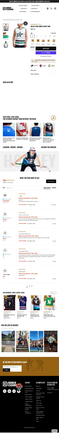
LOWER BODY (34, 8)
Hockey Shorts (28, 394)
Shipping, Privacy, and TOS (40, 397)
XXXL (54, 36)
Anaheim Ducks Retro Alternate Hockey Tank (34, 315)
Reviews (38, 390)
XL (45, 36)
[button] (43, 24)
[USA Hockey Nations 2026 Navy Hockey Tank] (23, 302)
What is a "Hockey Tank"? (40, 408)
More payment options (45, 56)
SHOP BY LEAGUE (23, 5)
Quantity (33, 47)
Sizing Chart (39, 388)
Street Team (39, 403)
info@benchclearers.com (53, 389)
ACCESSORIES (22, 11)
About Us (38, 386)
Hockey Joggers (28, 397)
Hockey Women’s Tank (29, 391)
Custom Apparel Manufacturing (40, 412)
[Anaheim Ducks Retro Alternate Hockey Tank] (36, 302)
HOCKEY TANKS (35, 5)
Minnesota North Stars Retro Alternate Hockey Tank (49, 315)
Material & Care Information (35, 74)
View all (53, 293)
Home (4, 20)
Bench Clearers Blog (39, 418)
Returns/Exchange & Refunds (40, 393)
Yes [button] (27, 204)
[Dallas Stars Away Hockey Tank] (7, 92)
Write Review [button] (51, 181)
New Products (28, 386)
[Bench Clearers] (8, 8)
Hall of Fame (39, 405)
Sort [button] (4, 187)
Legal (37, 421)
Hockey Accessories (28, 412)
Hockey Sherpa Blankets (28, 408)
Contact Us (49, 392)
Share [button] (34, 204)
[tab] (47, 188)
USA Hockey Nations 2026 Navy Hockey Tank (22, 315)
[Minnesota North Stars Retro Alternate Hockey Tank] (49, 302)
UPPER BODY (24, 8)
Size (43, 33)
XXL (50, 36)
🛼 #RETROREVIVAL (35, 11)
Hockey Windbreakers (28, 404)
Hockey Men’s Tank (29, 388)
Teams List (38, 400)
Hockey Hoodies (29, 401)
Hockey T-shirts (28, 399)
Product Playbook (33, 70)
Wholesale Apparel (40, 415)
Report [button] (30, 204)
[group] (10, 180)
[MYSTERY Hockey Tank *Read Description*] (9, 302)
